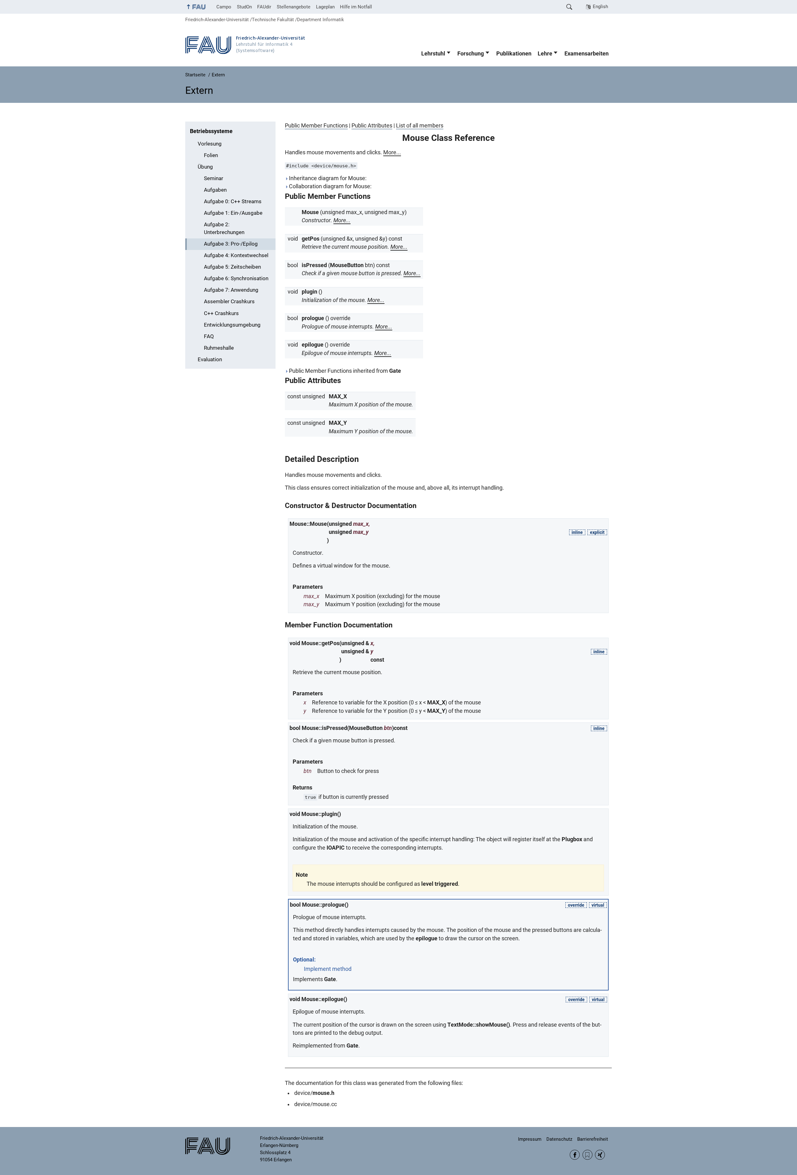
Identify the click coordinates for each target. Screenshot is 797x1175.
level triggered (439, 884)
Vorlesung (210, 144)
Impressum (529, 1139)
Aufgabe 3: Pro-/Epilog (231, 244)
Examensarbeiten (586, 53)
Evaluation (210, 359)
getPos (310, 239)
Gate (395, 371)
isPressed (314, 265)
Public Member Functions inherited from (344, 371)
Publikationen (513, 53)
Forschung (470, 53)
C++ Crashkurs (221, 313)
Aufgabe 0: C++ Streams (233, 201)
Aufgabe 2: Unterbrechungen (224, 228)
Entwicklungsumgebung (232, 325)
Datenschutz (559, 1139)
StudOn (244, 7)
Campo (223, 7)
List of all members (419, 125)
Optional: (304, 960)
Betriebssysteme (211, 131)
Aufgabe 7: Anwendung (231, 290)
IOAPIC (336, 848)
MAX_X (338, 396)
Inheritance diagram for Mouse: (327, 178)
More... (392, 152)
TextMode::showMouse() (478, 1025)
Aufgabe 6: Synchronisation (236, 278)
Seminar (213, 178)
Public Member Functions (316, 125)
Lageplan (325, 7)
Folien (211, 155)
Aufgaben (215, 190)
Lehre (545, 53)
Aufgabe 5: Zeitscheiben (232, 267)
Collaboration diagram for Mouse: (329, 186)
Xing (600, 1155)
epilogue (312, 345)
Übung (205, 167)
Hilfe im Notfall (356, 7)
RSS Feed (587, 1155)
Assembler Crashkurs (229, 302)
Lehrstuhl (433, 53)
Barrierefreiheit (592, 1139)
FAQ (209, 336)
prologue (313, 318)
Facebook (575, 1155)
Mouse (310, 212)
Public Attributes (371, 125)
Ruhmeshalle (219, 348)
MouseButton (347, 265)
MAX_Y (338, 423)
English (600, 6)
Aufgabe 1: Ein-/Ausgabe (233, 213)
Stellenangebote (293, 7)
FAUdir (264, 7)
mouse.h (323, 1093)
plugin (309, 292)
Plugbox (572, 839)
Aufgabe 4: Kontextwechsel (236, 255)
